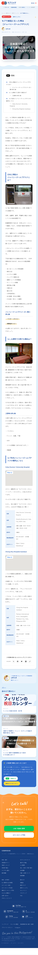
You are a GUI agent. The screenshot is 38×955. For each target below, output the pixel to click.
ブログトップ (23, 893)
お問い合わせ (5, 895)
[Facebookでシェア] (17, 661)
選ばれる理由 (23, 862)
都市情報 (4, 873)
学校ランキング (5, 865)
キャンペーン (23, 890)
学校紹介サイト (5, 862)
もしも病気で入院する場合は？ (18, 92)
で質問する (11, 778)
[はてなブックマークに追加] (25, 661)
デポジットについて (7, 898)
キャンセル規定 (14, 924)
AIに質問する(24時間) (7, 882)
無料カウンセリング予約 (8, 890)
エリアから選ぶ (5, 870)
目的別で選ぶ (5, 868)
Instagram (17, 927)
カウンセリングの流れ (7, 888)
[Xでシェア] (13, 661)
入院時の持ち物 (16, 95)
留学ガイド (8, 13)
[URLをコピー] (29, 661)
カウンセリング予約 (19, 835)
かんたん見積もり (6, 893)
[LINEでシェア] (21, 661)
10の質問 (22, 865)
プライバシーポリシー (7, 927)
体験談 (21, 882)
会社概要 (22, 870)
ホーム (3, 13)
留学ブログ (23, 885)
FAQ (21, 895)
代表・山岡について (25, 873)
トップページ (5, 924)
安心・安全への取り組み (26, 868)
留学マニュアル (15, 13)
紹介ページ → (14, 680)
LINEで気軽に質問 (19, 828)
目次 (12, 75)
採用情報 (22, 875)
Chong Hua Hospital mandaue (21, 109)
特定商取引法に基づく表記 (27, 924)
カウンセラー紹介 (6, 885)
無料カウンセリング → (12, 783)
